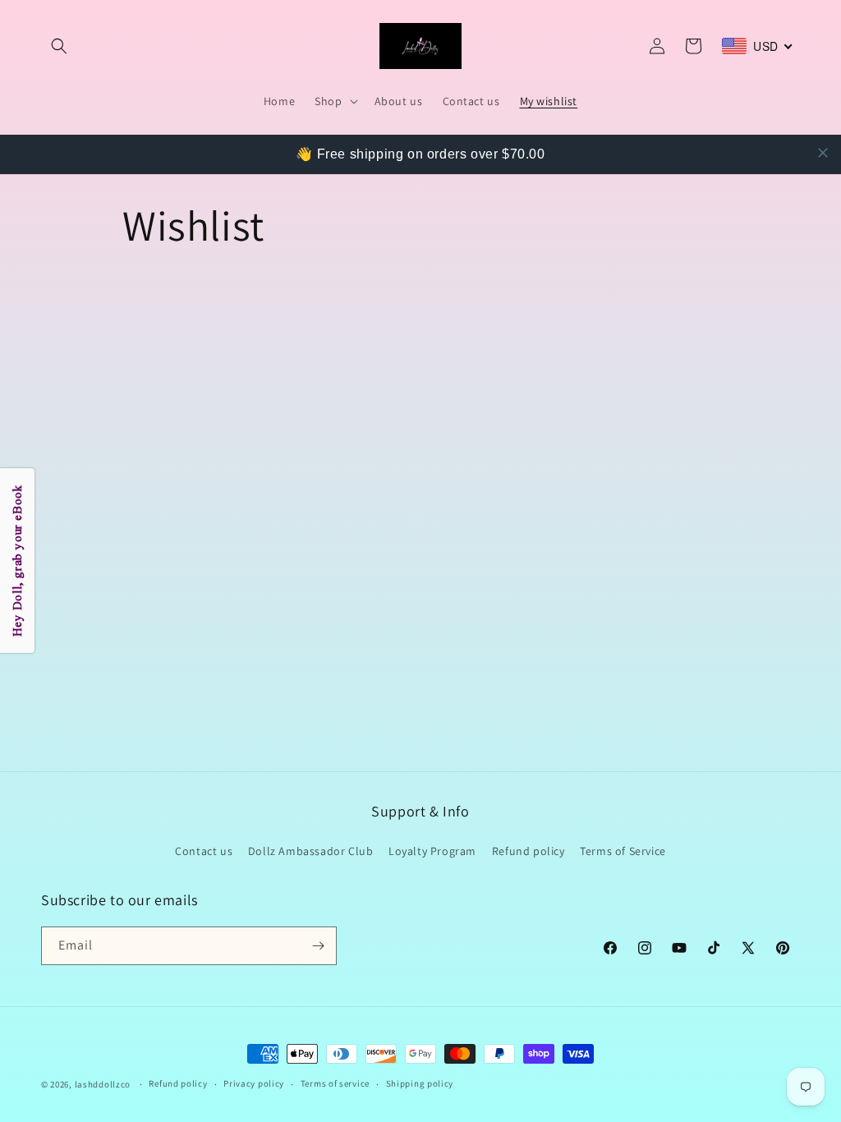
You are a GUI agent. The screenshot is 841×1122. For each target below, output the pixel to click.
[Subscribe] (318, 946)
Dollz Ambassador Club (311, 851)
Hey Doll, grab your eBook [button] (17, 561)
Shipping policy (420, 1083)
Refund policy (528, 851)
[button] (59, 46)
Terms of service (335, 1083)
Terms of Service (623, 851)
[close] (823, 153)
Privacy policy (253, 1083)
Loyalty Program (432, 851)
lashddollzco (103, 1084)
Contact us (203, 851)
